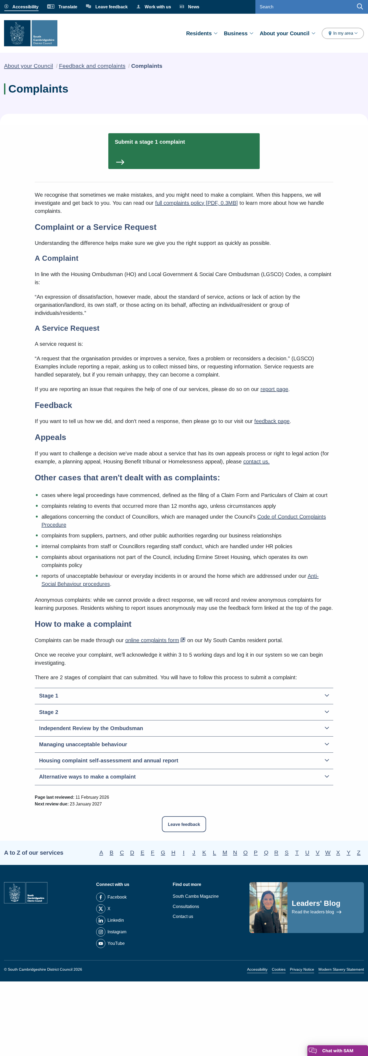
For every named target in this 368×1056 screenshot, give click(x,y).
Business (236, 33)
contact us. (256, 461)
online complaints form (152, 640)
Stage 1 (48, 696)
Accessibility (257, 969)
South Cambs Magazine (196, 896)
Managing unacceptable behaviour (83, 744)
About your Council (285, 33)
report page (274, 389)
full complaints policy (196, 203)
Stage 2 (48, 712)
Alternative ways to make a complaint (87, 777)
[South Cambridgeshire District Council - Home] (30, 33)
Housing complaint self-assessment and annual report (108, 760)
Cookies (279, 969)
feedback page (272, 421)
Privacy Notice (302, 969)
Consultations (186, 906)
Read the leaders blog (313, 912)
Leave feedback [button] (184, 824)
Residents (199, 33)
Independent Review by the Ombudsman (91, 728)
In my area (343, 33)
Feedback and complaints (92, 66)
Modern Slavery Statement (341, 969)
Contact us (183, 916)
